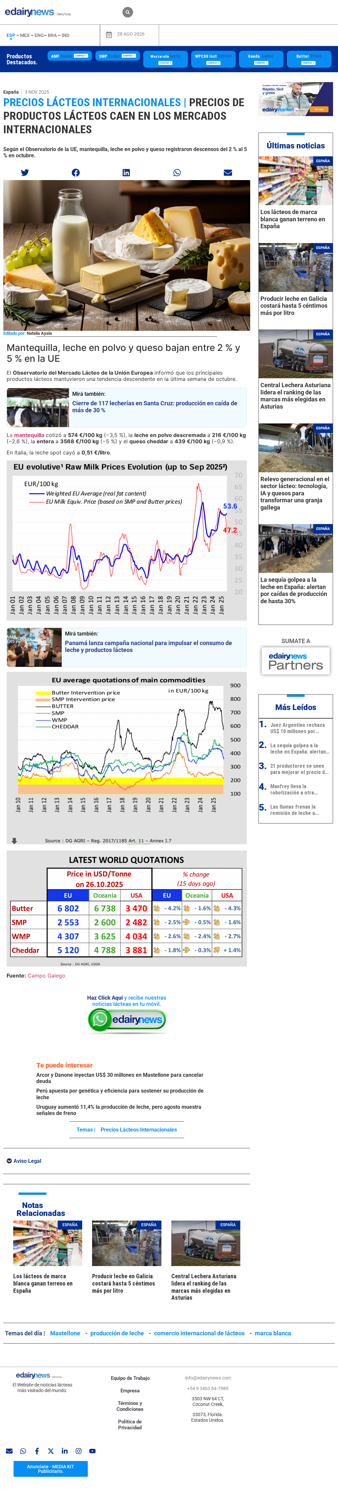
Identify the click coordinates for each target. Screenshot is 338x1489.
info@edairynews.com (208, 1377)
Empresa (130, 1391)
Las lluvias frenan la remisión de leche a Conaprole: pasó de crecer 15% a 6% (293, 810)
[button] (127, 12)
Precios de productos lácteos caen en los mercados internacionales (123, 116)
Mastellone (65, 1333)
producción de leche (117, 1333)
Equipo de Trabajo (130, 1378)
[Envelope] (9, 1451)
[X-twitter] (51, 1451)
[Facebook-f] (37, 1451)
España (11, 92)
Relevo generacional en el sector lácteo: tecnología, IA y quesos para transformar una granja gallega (294, 493)
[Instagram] (78, 1451)
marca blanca (273, 1333)
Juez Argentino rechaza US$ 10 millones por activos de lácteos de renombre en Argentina (297, 728)
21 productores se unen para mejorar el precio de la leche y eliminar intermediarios (299, 769)
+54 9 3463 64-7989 (207, 1388)
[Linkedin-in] (64, 1451)
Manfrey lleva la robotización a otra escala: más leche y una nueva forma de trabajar (297, 789)
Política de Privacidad (130, 1425)
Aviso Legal (27, 1161)
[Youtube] (92, 1451)
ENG (39, 35)
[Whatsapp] (23, 1451)
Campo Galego (46, 975)
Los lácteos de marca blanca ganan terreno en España (43, 1283)
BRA (52, 35)
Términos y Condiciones (130, 1406)
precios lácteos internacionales (139, 1130)
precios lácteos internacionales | (94, 102)
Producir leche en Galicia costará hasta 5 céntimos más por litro (123, 1283)
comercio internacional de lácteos (199, 1333)
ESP (11, 35)
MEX (25, 35)
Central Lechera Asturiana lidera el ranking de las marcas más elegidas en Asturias (203, 1287)
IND (65, 35)
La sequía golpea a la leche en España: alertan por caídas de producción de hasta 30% (293, 590)
